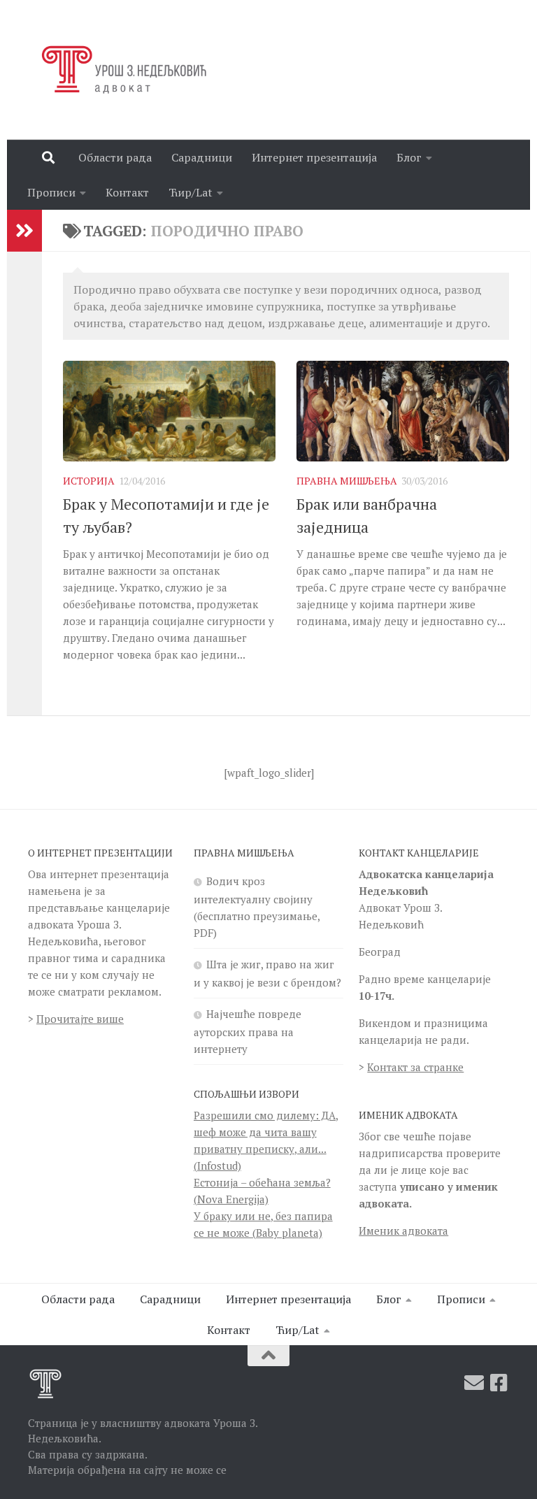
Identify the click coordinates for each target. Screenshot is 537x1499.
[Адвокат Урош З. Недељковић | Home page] (121, 70)
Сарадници (201, 157)
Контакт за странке (415, 1067)
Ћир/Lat (191, 192)
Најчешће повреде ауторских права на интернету (247, 1031)
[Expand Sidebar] (24, 231)
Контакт (127, 192)
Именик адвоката (403, 1231)
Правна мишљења (346, 480)
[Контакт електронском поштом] (474, 1383)
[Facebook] (499, 1383)
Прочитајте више (80, 1019)
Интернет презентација (314, 157)
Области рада (115, 157)
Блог (409, 157)
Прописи (51, 192)
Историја (89, 480)
